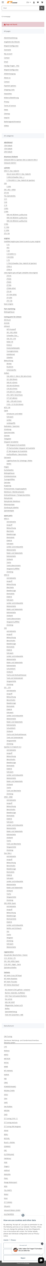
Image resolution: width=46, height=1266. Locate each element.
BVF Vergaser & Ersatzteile (16, 445)
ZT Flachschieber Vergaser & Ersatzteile (21, 448)
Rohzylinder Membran (12, 501)
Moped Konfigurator (11, 46)
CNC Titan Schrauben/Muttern (16, 996)
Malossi (7, 1051)
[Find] (41, 8)
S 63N (9, 186)
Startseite (7, 50)
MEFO (6, 1055)
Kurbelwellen (9, 470)
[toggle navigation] (3, 1)
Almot (6, 1130)
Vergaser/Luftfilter (13, 569)
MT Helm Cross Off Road (13, 975)
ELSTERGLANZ (9, 1154)
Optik (6, 411)
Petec (6, 1178)
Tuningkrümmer (12, 351)
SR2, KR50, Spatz (10, 903)
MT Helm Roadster (10, 979)
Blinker (9, 364)
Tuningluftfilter (9, 479)
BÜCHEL (7, 1138)
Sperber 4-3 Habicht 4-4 (12, 747)
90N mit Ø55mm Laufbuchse (17, 221)
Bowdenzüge (11, 534)
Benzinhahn (11, 641)
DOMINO (7, 1146)
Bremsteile (10, 537)
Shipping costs (9, 90)
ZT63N (9, 279)
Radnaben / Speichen (11, 426)
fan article (8, 999)
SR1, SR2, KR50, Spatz (11, 961)
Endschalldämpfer (13, 348)
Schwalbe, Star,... (13, 335)
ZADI (5, 1114)
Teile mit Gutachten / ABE (14, 1015)
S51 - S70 (7, 687)
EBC (5, 1150)
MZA (5, 1186)
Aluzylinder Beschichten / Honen (15, 955)
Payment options (10, 86)
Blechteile (10, 531)
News (6, 110)
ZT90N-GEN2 (11, 288)
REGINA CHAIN (9, 1090)
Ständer (7, 436)
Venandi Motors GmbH (12, 1210)
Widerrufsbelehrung (11, 98)
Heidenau (7, 1158)
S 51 (5, 199)
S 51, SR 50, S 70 (10, 958)
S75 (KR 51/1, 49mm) (14, 392)
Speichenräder (9, 432)
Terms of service (10, 106)
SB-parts (7, 1206)
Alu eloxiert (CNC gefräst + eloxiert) (17, 990)
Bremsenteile (11, 919)
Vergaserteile (11, 681)
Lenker (9, 420)
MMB (6, 1067)
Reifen (9, 464)
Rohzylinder (8, 498)
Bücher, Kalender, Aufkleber (15, 993)
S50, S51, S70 (11, 339)
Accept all (23, 1245)
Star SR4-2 (7, 853)
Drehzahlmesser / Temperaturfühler (17, 495)
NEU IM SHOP (10, 1002)
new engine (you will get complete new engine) (21, 273)
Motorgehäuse (9, 312)
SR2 (8, 248)
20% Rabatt (8, 152)
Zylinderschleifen (10, 967)
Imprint (6, 1240)
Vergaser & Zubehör (11, 442)
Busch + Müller (9, 1142)
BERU (6, 1134)
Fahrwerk (10, 417)
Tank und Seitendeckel (15, 678)
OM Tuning (8, 1036)
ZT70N (9, 285)
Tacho (9, 562)
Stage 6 (6, 1166)
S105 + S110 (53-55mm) (15, 404)
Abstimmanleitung (10, 38)
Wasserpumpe (9, 504)
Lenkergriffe (11, 423)
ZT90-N (9, 269)
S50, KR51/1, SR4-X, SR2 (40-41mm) (19, 376)
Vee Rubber (8, 1106)
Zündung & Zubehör (11, 507)
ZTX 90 (6, 193)
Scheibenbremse (10, 476)
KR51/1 (6, 519)
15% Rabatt (8, 149)
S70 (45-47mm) (12, 389)
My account (8, 54)
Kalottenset (11, 354)
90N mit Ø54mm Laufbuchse (17, 218)
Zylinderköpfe (9, 511)
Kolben (6, 373)
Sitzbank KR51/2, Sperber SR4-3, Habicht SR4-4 (20, 160)
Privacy (13, 1240)
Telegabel (7, 439)
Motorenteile (11, 550)
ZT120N (9, 298)
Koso (5, 1198)
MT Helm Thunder (10, 982)
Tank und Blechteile (14, 791)
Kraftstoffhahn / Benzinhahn (17, 454)
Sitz (8, 931)
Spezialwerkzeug (11, 1012)
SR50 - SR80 (8, 797)
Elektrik (9, 540)
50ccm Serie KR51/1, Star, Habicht (19, 174)
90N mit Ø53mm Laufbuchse (17, 215)
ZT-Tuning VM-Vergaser (12, 1126)
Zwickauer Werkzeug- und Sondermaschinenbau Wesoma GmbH (21, 1041)
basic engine (8, 304)
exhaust (7, 326)
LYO (5, 1047)
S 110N (6, 227)
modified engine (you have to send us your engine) (22, 241)
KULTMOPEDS (9, 1214)
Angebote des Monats (12, 42)
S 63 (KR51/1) (11, 254)
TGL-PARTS (8, 1190)
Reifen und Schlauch (14, 928)
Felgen (6, 467)
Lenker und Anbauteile (15, 547)
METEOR (7, 1059)
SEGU (6, 1094)
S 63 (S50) (10, 257)
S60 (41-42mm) (12, 382)
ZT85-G (9, 266)
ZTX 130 (7, 233)
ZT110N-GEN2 (12, 295)
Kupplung (7, 486)
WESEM (6, 1110)
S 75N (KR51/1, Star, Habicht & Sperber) (21, 180)
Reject (23, 1258)
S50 (5, 183)
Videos (6, 126)
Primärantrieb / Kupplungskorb (15, 489)
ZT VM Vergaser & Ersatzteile (17, 451)
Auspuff (9, 525)
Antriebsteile (11, 522)
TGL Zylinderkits (10, 196)
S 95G (6, 224)
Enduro (9, 345)
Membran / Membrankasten (14, 492)
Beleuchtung (8, 360)
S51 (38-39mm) (12, 379)
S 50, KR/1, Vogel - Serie (12, 964)
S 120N (6, 230)
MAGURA (7, 1174)
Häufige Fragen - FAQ (11, 66)
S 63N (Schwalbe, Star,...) (15, 177)
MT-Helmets (8, 1071)
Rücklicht (10, 367)
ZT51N (9, 276)
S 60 (5, 202)
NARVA (6, 1075)
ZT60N (9, 282)
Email (6, 62)
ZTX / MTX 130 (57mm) (14, 395)
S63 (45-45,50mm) (13, 386)
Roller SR (10, 342)
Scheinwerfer (11, 370)
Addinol (7, 1170)
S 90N (6, 211)
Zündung (10, 572)
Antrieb (6, 323)
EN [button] (28, 2)
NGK (5, 1162)
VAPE (6, 1102)
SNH (5, 1098)
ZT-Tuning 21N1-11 (11, 1118)
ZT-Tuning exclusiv (10, 1122)
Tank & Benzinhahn (14, 565)
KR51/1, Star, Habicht (11, 171)
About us (7, 78)
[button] (34, 2)
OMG (6, 1083)
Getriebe (7, 482)
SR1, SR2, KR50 (12, 332)
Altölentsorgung (10, 74)
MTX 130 (7, 407)
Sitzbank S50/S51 (10, 163)
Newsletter (8, 94)
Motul (6, 1194)
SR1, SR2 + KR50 (10, 190)
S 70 (5, 205)
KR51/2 (6, 575)
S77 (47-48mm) (12, 398)
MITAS (6, 1063)
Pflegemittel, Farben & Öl (14, 1005)
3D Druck (7, 320)
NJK (5, 1079)
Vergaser (10, 938)
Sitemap (7, 114)
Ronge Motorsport (10, 1182)
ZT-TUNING (8, 1202)
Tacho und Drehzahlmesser (16, 675)
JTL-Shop (26, 1263)
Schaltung (7, 429)
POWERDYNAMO (10, 1086)
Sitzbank (10, 559)
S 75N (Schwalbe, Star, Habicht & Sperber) (22, 263)
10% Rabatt (8, 145)
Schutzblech (11, 669)
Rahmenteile (11, 556)
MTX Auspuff (11, 329)
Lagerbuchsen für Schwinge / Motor (19, 461)
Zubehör (10, 357)
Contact (7, 58)
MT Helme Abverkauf (11, 985)
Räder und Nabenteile (15, 553)
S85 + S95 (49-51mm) (14, 401)
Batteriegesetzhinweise (12, 122)
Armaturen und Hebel (14, 414)
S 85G (6, 208)
